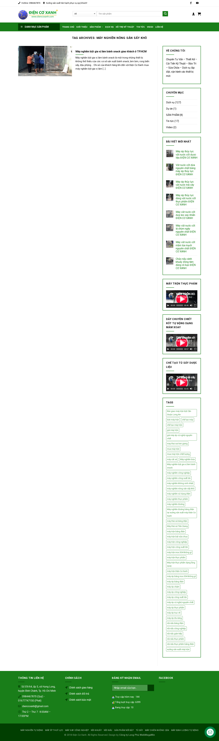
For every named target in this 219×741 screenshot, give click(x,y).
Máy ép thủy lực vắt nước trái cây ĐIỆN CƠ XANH (185, 184)
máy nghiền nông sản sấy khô (180, 488)
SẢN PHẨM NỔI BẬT (124, 730)
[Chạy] (168, 305)
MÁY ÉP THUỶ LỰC (54, 730)
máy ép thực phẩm (175, 607)
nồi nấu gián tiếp (174, 633)
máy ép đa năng (174, 618)
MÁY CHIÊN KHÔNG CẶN (157, 730)
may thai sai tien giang (177, 443)
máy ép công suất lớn (177, 597)
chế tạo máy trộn (174, 425)
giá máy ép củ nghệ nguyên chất (179, 437)
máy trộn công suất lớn (177, 547)
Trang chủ (68, 27)
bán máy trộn (173, 419)
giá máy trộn (172, 430)
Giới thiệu (81, 27)
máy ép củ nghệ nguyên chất (180, 602)
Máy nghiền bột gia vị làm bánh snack (181, 466)
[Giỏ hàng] (199, 13)
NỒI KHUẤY (96, 730)
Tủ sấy (139, 730)
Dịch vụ (109, 27)
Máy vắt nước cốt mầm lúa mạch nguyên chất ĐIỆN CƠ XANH (186, 247)
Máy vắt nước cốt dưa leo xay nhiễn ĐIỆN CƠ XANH (185, 215)
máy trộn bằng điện (176, 531)
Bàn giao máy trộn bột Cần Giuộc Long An (179, 413)
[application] (181, 299)
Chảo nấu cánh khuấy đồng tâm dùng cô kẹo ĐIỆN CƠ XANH (186, 263)
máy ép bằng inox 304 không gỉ (181, 576)
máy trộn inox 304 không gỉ (179, 552)
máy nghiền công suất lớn (179, 478)
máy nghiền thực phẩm (177, 499)
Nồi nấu (108, 730)
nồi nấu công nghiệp (176, 628)
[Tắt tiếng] (191, 305)
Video (169, 127)
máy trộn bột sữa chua (177, 536)
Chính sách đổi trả (78, 693)
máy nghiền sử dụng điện (178, 494)
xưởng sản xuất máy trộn (178, 649)
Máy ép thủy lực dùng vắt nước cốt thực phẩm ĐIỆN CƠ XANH (186, 200)
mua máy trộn (173, 449)
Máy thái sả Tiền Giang (177, 526)
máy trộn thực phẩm (176, 557)
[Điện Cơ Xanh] (38, 14)
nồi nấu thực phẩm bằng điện (180, 644)
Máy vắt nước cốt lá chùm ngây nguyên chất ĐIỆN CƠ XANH (186, 230)
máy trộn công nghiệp (177, 542)
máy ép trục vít (173, 613)
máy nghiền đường (175, 504)
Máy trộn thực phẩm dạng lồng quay (181, 564)
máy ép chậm (173, 587)
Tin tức (140, 27)
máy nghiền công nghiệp (178, 473)
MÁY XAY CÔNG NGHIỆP (77, 730)
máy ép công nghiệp (176, 592)
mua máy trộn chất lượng (178, 454)
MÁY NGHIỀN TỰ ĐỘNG (32, 730)
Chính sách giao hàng (80, 687)
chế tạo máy (187, 419)
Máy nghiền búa (187, 459)
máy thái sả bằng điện (177, 521)
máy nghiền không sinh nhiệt (180, 483)
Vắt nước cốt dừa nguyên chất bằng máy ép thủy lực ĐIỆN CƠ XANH (185, 170)
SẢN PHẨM (172, 114)
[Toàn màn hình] (195, 305)
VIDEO (150, 27)
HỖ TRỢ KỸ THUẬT (125, 27)
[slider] (179, 305)
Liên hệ (159, 27)
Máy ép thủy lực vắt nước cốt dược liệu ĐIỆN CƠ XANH (186, 154)
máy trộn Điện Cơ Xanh (177, 571)
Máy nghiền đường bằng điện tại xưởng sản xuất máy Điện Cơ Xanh (181, 512)
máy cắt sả (172, 459)
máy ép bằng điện (175, 581)
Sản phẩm (95, 27)
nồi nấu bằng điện (175, 623)
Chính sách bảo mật (79, 699)
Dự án (169, 108)
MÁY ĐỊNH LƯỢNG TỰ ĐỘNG (184, 730)
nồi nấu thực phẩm (175, 639)
